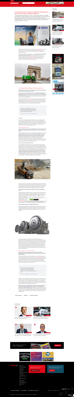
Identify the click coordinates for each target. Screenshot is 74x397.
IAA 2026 (14, 5)
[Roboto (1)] (58, 59)
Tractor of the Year (22, 381)
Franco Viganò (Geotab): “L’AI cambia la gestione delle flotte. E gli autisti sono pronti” (23, 318)
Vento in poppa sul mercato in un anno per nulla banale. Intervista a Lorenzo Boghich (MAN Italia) (23, 335)
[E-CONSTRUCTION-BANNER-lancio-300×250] (48, 356)
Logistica (35, 5)
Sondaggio (22, 0)
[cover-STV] (58, 87)
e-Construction (21, 374)
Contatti (32, 0)
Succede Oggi (21, 5)
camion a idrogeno (31, 57)
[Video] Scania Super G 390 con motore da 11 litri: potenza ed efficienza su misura (57, 46)
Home (11, 5)
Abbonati (12, 0)
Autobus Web (21, 368)
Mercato (17, 5)
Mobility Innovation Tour (23, 382)
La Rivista (26, 0)
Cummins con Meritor (38, 257)
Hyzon (28, 99)
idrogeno (24, 52)
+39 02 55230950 (23, 390)
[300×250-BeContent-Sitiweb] (36, 356)
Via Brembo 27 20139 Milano (15, 390)
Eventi (48, 5)
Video (59, 49)
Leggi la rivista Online (34, 370)
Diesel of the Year (22, 380)
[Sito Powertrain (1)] (24, 356)
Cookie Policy (54, 390)
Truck (25, 5)
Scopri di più (52, 370)
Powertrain (21, 371)
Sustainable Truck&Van (22, 367)
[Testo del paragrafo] (55, 3)
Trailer (32, 5)
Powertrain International (23, 372)
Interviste (41, 5)
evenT (20, 385)
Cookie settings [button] (36, 199)
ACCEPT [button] (31, 199)
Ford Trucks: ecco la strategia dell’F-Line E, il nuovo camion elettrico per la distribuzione (57, 33)
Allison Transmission (39, 49)
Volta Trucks (31, 99)
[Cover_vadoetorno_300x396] (58, 71)
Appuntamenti (28, 0)
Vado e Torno (21, 365)
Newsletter (19, 0)
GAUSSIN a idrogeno (21, 200)
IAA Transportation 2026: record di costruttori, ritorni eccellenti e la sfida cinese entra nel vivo (57, 20)
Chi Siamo (16, 0)
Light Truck (28, 5)
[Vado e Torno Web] (15, 3)
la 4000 (41, 240)
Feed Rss (35, 0)
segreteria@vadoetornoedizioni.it (33, 390)
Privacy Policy (50, 390)
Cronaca (45, 5)
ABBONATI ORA (57, 345)
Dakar (19, 195)
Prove (38, 5)
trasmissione (26, 295)
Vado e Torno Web (22, 366)
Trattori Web (21, 373)
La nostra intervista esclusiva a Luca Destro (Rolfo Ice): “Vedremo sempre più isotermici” (41, 335)
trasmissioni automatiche (34, 295)
